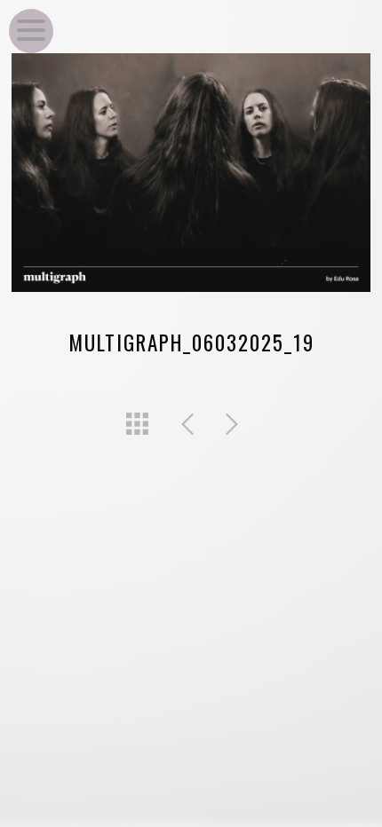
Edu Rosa (339, 20)
